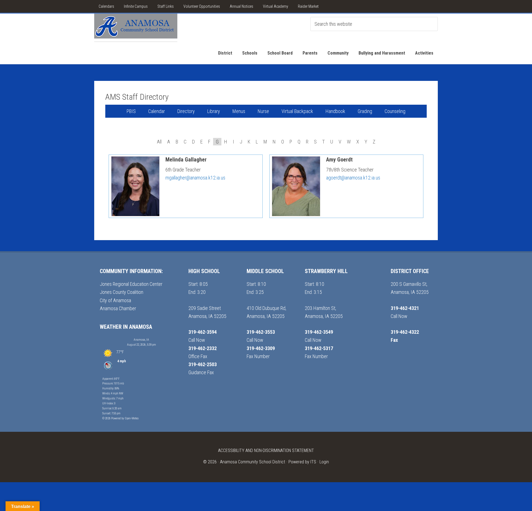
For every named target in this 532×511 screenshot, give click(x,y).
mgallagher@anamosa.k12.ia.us (195, 178)
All (159, 142)
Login (324, 461)
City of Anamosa (115, 300)
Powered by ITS (302, 461)
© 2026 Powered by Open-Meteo (120, 418)
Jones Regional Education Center (131, 284)
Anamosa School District (135, 27)
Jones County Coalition (121, 292)
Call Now (196, 340)
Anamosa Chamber (118, 308)
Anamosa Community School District (252, 461)
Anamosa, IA (141, 339)
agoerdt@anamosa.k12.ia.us (353, 178)
